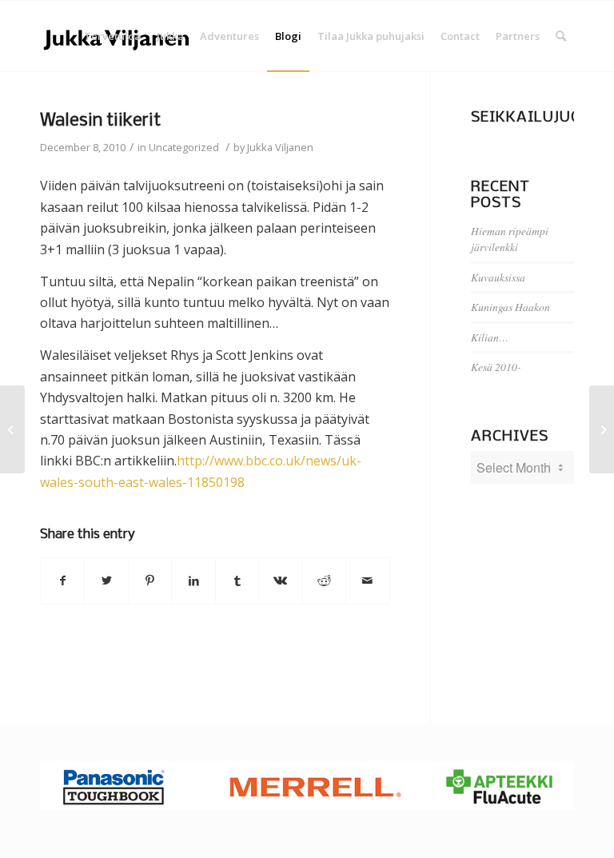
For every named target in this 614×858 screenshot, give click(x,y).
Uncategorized (184, 147)
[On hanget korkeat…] (12, 429)
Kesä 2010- (496, 366)
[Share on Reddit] (324, 580)
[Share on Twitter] (106, 580)
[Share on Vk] (280, 580)
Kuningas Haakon (510, 306)
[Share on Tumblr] (237, 580)
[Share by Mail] (367, 580)
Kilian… (489, 337)
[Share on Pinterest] (150, 580)
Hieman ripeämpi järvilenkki (509, 238)
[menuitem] (112, 36)
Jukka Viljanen (280, 147)
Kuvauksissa (498, 277)
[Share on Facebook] (62, 580)
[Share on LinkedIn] (193, 580)
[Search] (561, 36)
